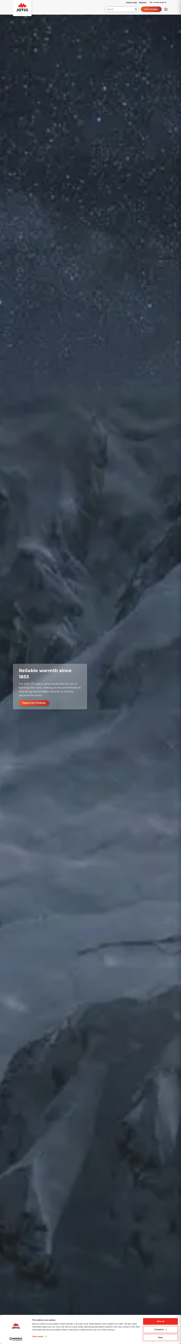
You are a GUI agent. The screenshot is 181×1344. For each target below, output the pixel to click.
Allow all (160, 1321)
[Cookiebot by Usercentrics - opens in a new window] (16, 1339)
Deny (160, 1337)
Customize (159, 1329)
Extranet (142, 2)
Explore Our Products (34, 703)
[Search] (136, 9)
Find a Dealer (151, 9)
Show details (37, 1336)
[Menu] (166, 9)
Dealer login (131, 2)
